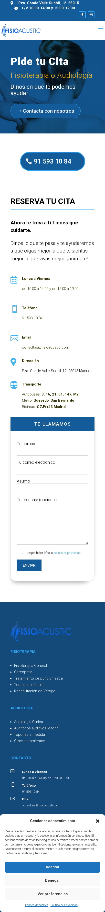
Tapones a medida (29, 734)
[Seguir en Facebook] (82, 14)
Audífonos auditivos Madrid (36, 728)
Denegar (52, 880)
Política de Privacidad (64, 905)
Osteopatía (23, 672)
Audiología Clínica (28, 722)
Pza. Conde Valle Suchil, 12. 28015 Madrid (56, 371)
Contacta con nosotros (48, 111)
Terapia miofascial (29, 684)
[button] (97, 821)
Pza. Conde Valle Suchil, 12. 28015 (48, 3)
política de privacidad (67, 553)
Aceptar (53, 867)
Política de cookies (36, 905)
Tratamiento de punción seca (38, 678)
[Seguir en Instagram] (91, 14)
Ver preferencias (53, 894)
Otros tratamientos (29, 741)
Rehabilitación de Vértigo (34, 691)
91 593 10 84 (52, 161)
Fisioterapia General (30, 665)
